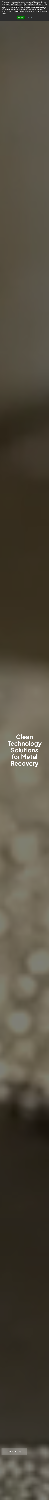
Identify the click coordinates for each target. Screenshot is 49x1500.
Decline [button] (29, 17)
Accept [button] (20, 17)
